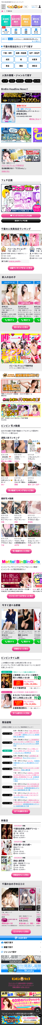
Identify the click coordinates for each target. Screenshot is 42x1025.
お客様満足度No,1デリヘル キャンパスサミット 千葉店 (26, 779)
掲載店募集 (16, 987)
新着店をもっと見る (21, 875)
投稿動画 (26, 32)
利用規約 (29, 983)
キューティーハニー (29, 758)
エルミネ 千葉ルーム (20, 797)
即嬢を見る (26, 20)
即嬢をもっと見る (21, 648)
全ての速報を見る (21, 811)
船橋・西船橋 (21, 53)
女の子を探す (16, 20)
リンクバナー (28, 985)
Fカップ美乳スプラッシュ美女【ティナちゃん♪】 (25, 750)
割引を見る (36, 20)
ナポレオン (6, 914)
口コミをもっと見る (21, 931)
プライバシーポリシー (15, 985)
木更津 (34, 59)
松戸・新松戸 (34, 53)
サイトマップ (13, 983)
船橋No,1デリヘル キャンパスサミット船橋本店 (26, 744)
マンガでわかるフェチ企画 (22, 215)
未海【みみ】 (23, 920)
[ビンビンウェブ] (2, 11)
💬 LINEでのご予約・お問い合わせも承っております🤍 (25, 794)
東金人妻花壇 (25, 770)
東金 (7, 66)
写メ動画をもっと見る (21, 551)
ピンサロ (37, 81)
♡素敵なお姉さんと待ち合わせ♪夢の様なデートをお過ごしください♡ (26, 802)
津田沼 (34, 66)
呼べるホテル (36, 32)
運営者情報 (22, 983)
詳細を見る (6, 171)
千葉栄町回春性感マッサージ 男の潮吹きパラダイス (26, 763)
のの (3, 916)
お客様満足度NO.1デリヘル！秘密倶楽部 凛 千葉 (26, 789)
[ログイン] (40, 6)
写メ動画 (16, 32)
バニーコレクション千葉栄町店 (13, 165)
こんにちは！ (35, 6)
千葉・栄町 (7, 53)
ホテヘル (20, 81)
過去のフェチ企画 (21, 220)
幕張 (21, 66)
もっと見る (35, 41)
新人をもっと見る (21, 327)
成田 (7, 59)
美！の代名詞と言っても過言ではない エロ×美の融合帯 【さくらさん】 (26, 786)
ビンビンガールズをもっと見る (21, 596)
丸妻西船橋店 (23, 918)
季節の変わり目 (7, 923)
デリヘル (29, 81)
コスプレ (30, 761)
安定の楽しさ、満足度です (28, 923)
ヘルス (12, 81)
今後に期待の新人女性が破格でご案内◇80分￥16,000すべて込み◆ (26, 733)
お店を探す (6, 20)
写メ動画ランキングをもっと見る (21, 490)
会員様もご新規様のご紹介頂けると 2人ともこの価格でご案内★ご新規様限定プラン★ (26, 775)
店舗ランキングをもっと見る (21, 268)
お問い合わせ (25, 987)
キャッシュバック (6, 30)
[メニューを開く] (3, 6)
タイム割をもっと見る (21, 713)
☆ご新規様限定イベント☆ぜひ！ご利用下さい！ (26, 741)
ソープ (5, 81)
